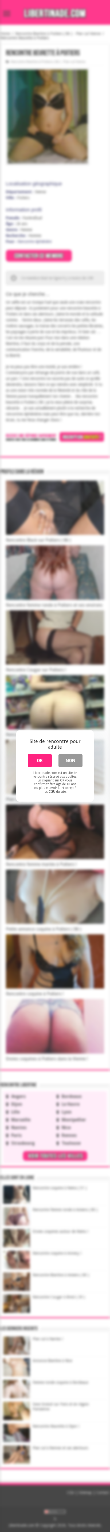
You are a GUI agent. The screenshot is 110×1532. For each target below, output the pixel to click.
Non (70, 760)
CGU (52, 792)
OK (40, 760)
